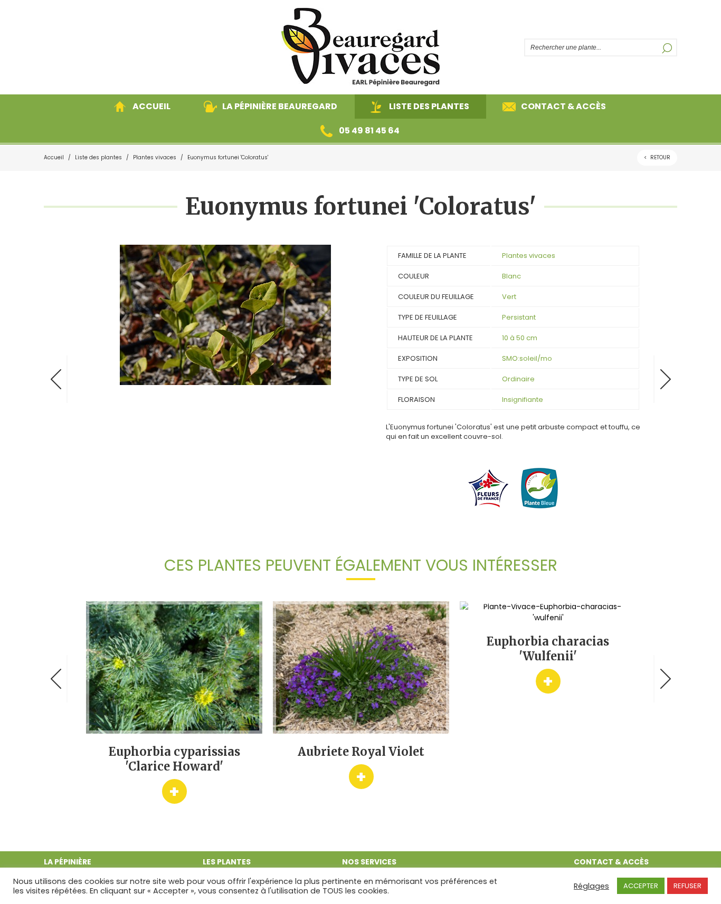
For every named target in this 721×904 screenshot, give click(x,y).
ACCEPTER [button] (640, 886)
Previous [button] (56, 679)
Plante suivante (665, 379)
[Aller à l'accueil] (360, 47)
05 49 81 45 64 (369, 130)
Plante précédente (56, 379)
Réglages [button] (591, 886)
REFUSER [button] (687, 886)
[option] (174, 702)
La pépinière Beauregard (279, 106)
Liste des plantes (429, 106)
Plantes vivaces (154, 157)
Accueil (151, 106)
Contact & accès (563, 106)
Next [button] (665, 679)
